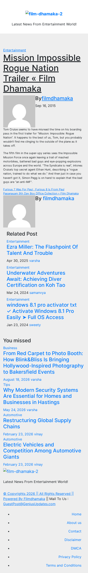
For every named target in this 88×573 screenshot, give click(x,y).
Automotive (12, 415)
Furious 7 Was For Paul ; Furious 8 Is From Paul (33, 189)
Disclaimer (73, 540)
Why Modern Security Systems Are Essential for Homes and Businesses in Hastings (40, 396)
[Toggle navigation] (46, 40)
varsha (34, 260)
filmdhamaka (57, 98)
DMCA (76, 548)
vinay (38, 434)
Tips (6, 384)
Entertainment (14, 50)
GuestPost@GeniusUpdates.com (29, 504)
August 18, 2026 (17, 379)
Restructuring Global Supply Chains (37, 423)
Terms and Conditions (63, 565)
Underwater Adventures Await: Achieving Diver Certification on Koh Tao (36, 279)
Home (76, 514)
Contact (74, 531)
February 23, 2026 (18, 434)
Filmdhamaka (34, 499)
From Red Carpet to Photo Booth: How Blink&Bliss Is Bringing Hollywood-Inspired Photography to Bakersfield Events (43, 362)
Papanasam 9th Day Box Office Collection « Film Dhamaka (41, 193)
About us (74, 523)
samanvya (37, 292)
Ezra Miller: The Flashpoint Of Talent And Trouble (42, 250)
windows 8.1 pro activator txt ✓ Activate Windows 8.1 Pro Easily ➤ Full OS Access (42, 311)
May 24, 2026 (15, 410)
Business (10, 348)
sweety (35, 325)
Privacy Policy (70, 557)
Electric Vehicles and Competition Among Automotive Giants (42, 451)
